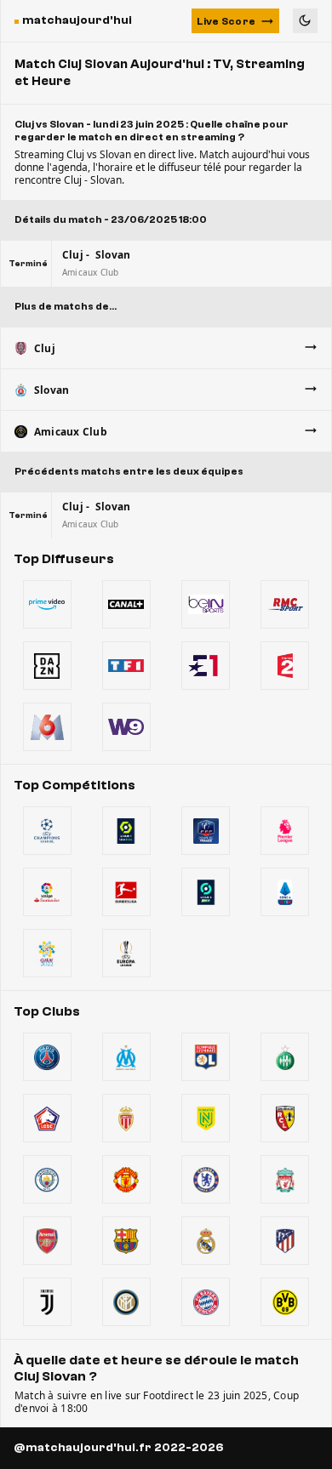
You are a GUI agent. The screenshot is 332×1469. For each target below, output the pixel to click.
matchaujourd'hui (77, 20)
